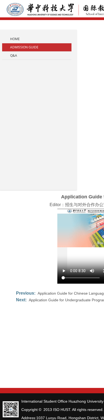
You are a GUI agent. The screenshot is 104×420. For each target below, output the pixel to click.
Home (15, 39)
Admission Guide (24, 47)
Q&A (13, 55)
